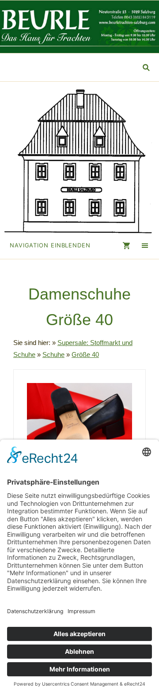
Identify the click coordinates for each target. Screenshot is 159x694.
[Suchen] (146, 67)
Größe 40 (85, 354)
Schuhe (53, 354)
